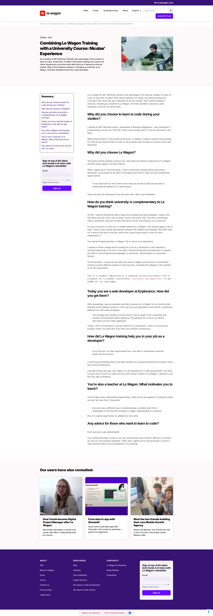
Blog (75, 565)
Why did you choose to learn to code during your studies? (55, 103)
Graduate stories (110, 10)
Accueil (43, 24)
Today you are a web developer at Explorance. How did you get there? (57, 124)
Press (42, 575)
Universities (111, 575)
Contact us (44, 585)
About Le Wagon (47, 570)
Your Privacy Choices (114, 613)
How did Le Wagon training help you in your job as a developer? (56, 131)
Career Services (80, 580)
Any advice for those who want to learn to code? (56, 147)
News (125, 10)
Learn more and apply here (147, 279)
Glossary (77, 570)
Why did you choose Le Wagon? (56, 109)
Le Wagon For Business (116, 565)
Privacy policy (46, 590)
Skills (85, 10)
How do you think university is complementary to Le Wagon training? (55, 115)
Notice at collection (91, 613)
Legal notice (45, 595)
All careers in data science (84, 590)
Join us (43, 580)
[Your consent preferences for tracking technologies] (208, 611)
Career (96, 10)
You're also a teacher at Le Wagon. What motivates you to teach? (55, 139)
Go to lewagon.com (163, 2)
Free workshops (80, 575)
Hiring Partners (112, 570)
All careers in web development (86, 585)
